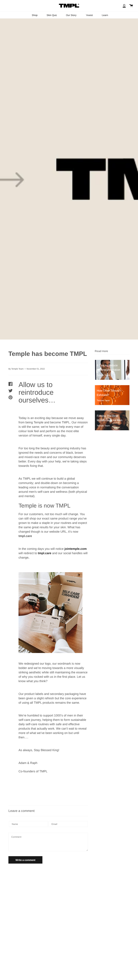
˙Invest (89, 15)
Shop (35, 15)
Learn (105, 15)
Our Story (71, 15)
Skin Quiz (52, 15)
